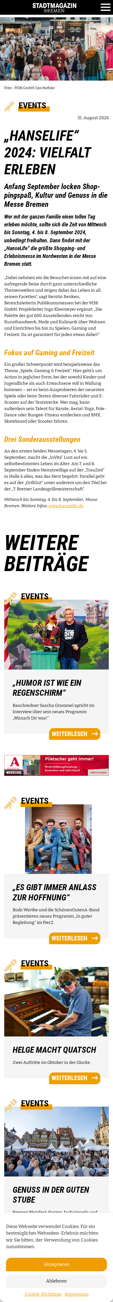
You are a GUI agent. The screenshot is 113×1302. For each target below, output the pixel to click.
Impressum (76, 1294)
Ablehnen (56, 1281)
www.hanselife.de (65, 505)
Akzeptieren (57, 1264)
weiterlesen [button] (69, 733)
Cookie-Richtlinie (43, 1294)
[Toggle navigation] (105, 7)
